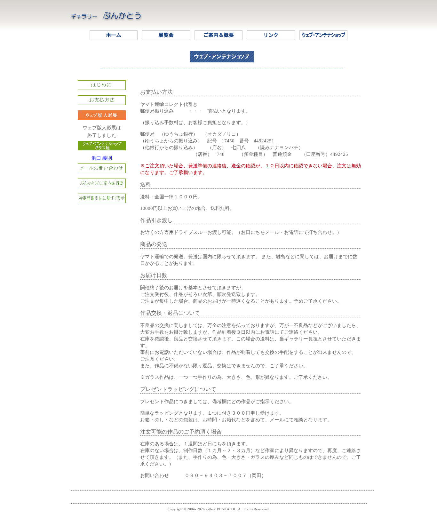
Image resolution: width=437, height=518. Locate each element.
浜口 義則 (101, 158)
